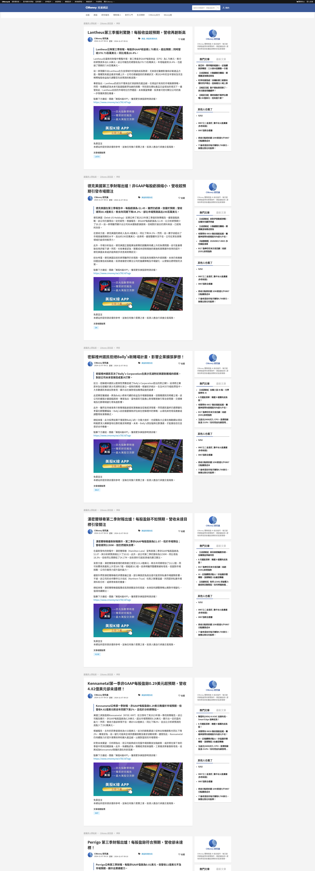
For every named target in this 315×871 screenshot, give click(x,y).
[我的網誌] (225, 7)
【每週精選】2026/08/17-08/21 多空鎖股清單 (213, 242)
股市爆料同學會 (28, 2)
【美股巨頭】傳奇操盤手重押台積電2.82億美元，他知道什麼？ (213, 96)
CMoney (5, 2)
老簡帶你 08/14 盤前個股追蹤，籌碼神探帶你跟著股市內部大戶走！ (213, 235)
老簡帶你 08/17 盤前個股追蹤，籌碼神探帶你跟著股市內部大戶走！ (213, 406)
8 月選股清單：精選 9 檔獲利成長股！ (213, 398)
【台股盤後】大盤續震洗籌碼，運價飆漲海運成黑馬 (213, 74)
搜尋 (218, 7)
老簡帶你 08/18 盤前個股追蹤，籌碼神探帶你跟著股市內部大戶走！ (213, 732)
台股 (88, 15)
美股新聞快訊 (151, 39)
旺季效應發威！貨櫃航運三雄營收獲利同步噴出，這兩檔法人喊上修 (213, 81)
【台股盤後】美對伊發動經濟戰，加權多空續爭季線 (213, 220)
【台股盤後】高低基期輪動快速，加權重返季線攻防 (213, 553)
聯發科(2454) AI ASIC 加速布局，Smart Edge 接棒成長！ (213, 718)
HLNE (97, 654)
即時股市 (48, 2)
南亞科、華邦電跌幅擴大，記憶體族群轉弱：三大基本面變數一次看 (213, 67)
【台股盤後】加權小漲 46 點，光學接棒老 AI (213, 391)
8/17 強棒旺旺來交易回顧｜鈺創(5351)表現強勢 (212, 250)
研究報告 (105, 15)
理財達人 (117, 15)
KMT (96, 813)
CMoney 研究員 (106, 23)
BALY (97, 490)
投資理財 (38, 2)
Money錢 (168, 15)
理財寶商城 (15, 2)
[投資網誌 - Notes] (98, 8)
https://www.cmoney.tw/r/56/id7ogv (112, 102)
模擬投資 (68, 2)
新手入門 (129, 15)
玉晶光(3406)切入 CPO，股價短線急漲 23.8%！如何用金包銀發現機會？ (213, 421)
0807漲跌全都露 (205, 130)
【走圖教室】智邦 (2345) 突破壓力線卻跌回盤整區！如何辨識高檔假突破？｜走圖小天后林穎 (213, 583)
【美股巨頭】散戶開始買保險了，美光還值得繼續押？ (213, 89)
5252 (200, 116)
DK (96, 327)
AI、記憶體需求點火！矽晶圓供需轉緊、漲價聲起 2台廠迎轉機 (213, 575)
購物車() (301, 2)
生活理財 (141, 15)
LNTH (97, 156)
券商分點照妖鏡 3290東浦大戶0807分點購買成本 (213, 139)
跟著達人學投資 (90, 23)
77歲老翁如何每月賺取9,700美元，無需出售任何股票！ (213, 146)
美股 (95, 15)
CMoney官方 (154, 15)
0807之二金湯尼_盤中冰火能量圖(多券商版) (212, 124)
